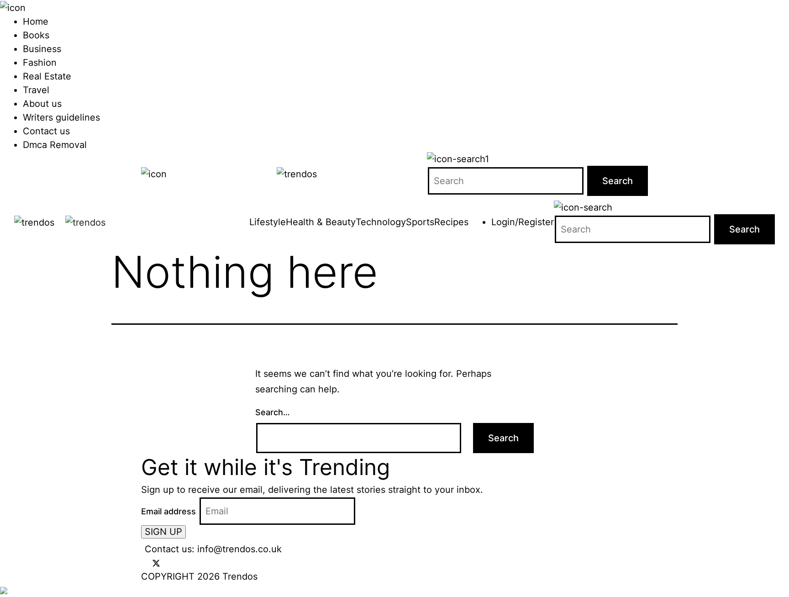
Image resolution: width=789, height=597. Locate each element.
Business (42, 48)
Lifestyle (267, 222)
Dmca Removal (55, 144)
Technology (381, 222)
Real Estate (47, 76)
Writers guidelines (61, 117)
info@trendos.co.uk (239, 549)
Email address (168, 511)
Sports (420, 222)
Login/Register (522, 222)
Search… (272, 412)
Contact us (46, 131)
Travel (36, 90)
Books (36, 35)
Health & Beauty (321, 222)
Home (35, 21)
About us (42, 103)
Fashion (40, 62)
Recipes (451, 222)
